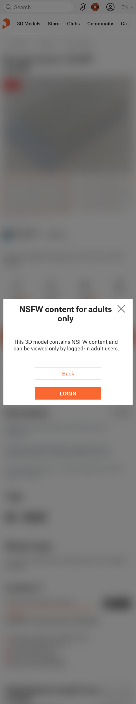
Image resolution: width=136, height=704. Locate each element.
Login (68, 393)
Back (68, 373)
